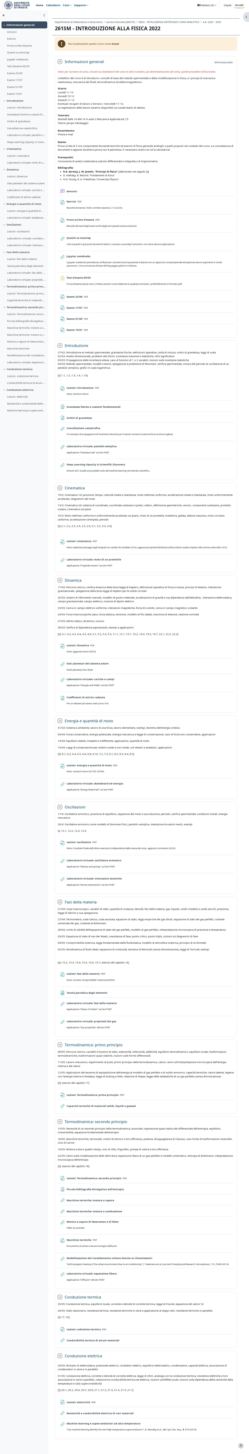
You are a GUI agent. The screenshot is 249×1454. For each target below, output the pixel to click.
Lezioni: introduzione (19, 107)
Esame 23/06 (15, 73)
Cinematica (14, 148)
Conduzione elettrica (20, 389)
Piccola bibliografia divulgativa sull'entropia (26, 321)
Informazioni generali (21, 25)
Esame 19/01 (15, 93)
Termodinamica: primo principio (26, 286)
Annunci (12, 31)
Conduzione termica (20, 369)
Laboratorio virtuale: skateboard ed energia (26, 217)
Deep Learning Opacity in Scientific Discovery (26, 142)
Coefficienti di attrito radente (23, 197)
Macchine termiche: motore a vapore (26, 327)
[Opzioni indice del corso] (44, 15)
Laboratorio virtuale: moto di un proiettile (26, 162)
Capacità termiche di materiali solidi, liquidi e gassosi (26, 300)
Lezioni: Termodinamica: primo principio (26, 293)
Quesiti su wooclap (18, 52)
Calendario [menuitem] (53, 5)
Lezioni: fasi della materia (22, 259)
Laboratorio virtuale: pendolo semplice (26, 135)
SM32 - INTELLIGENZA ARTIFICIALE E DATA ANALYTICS (168, 22)
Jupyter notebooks (17, 59)
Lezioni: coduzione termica (22, 376)
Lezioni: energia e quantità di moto (26, 210)
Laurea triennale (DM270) (120, 22)
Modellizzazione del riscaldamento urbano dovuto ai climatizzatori (26, 355)
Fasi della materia (18, 252)
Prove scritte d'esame (19, 45)
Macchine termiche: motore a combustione (26, 334)
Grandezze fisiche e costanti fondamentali (26, 114)
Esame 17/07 (15, 80)
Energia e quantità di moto (24, 204)
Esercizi (11, 38)
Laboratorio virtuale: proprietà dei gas (26, 279)
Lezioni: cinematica (18, 155)
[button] (206, 5)
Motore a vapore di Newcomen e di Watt (26, 341)
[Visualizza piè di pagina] (241, 1446)
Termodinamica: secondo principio (26, 307)
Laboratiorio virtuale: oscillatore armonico (26, 238)
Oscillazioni (14, 224)
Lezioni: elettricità (17, 396)
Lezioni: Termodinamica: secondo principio (26, 314)
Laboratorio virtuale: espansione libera (26, 362)
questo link (103, 703)
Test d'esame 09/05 (18, 66)
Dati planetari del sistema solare (26, 183)
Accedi (239, 5)
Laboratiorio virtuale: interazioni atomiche (26, 245)
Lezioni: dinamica (17, 176)
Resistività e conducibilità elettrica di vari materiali (26, 403)
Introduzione (15, 100)
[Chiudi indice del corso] (3, 15)
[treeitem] (24, 59)
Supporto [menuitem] (80, 5)
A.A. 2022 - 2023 (212, 22)
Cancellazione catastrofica (22, 128)
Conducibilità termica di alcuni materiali (26, 382)
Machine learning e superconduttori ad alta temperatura (26, 410)
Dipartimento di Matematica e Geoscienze (78, 22)
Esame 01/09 (15, 87)
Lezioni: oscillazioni (18, 231)
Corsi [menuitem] (66, 5)
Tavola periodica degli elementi (25, 266)
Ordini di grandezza (18, 121)
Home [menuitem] (39, 5)
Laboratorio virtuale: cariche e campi (26, 190)
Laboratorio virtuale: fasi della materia (26, 272)
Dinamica (13, 169)
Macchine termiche (18, 348)
